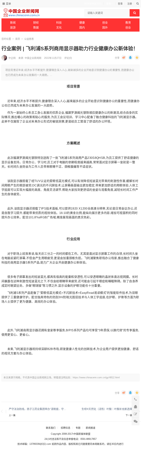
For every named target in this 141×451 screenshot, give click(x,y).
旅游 (13, 27)
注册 (129, 3)
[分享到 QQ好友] (130, 57)
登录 (120, 3)
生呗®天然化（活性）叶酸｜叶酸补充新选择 (107, 408)
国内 (82, 27)
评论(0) (68, 58)
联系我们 (50, 427)
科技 (59, 22)
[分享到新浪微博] (123, 57)
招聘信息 (65, 427)
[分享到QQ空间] (137, 57)
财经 (36, 22)
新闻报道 (90, 427)
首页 (17, 38)
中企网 (12, 58)
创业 (105, 22)
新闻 (13, 22)
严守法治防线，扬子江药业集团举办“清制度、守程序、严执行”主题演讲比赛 (38, 408)
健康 (82, 22)
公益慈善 (29, 38)
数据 (36, 27)
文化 (59, 27)
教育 (128, 22)
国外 (105, 27)
